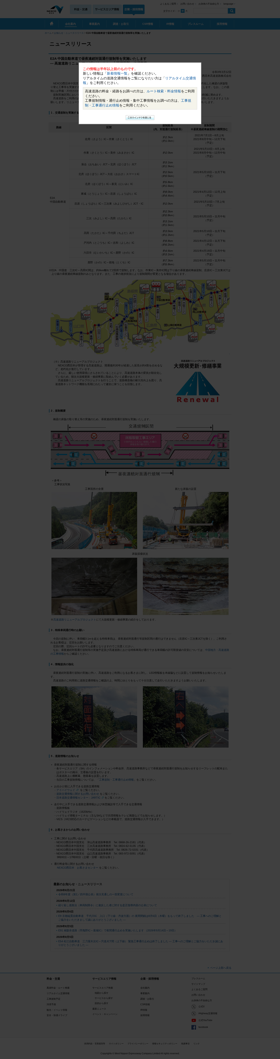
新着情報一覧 (117, 73)
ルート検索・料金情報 (164, 91)
